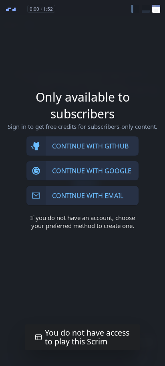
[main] (82, 183)
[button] (135, 9)
